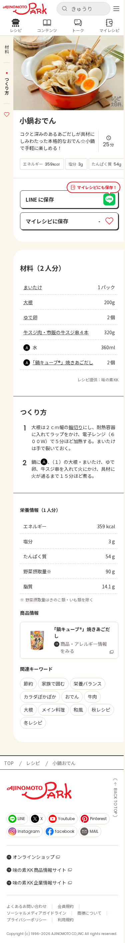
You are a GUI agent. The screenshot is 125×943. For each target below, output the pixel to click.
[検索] (64, 9)
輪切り (76, 427)
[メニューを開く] (116, 9)
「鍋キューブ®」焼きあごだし (63, 362)
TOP (9, 763)
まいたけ (32, 287)
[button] (84, 8)
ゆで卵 (30, 317)
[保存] (6, 114)
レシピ (33, 763)
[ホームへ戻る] (25, 9)
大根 (28, 302)
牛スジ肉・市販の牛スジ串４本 (56, 332)
